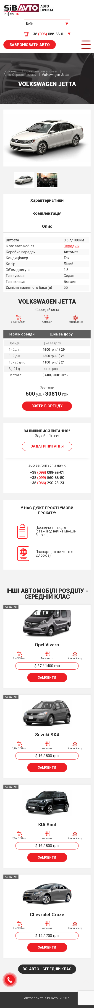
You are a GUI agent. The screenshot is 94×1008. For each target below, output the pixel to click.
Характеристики (47, 200)
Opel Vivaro (47, 644)
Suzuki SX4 (47, 734)
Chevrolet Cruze (47, 914)
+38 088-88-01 (47, 472)
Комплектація (47, 213)
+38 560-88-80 (47, 478)
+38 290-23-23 (47, 483)
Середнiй (71, 246)
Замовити (47, 677)
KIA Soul (47, 824)
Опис (47, 226)
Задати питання (47, 446)
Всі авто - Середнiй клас (47, 969)
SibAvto (28, 7)
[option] (47, 138)
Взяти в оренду (47, 406)
